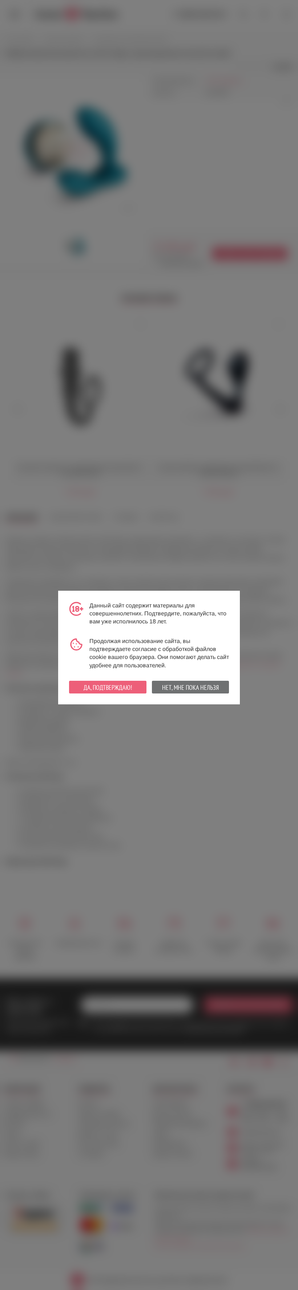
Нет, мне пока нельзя (190, 687)
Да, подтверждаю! (108, 687)
